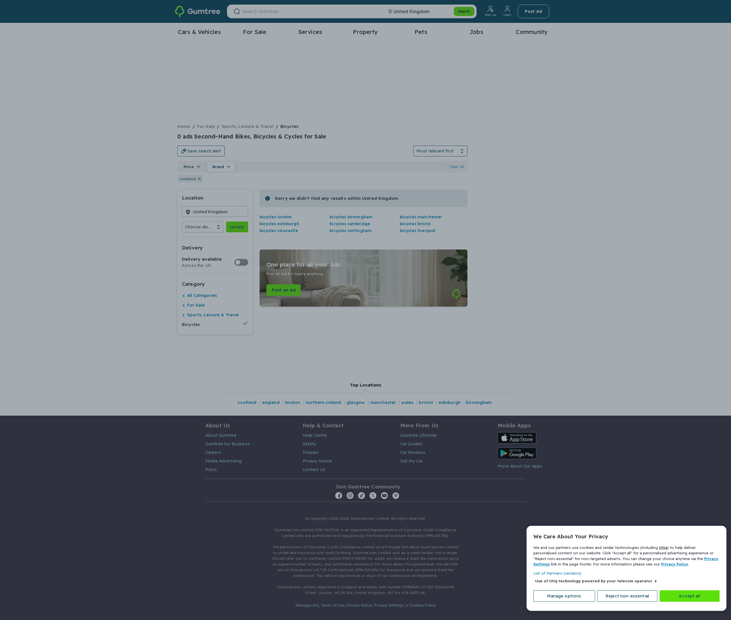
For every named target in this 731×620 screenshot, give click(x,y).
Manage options (564, 596)
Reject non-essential (627, 596)
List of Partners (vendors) (557, 573)
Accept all (689, 596)
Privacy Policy (674, 564)
